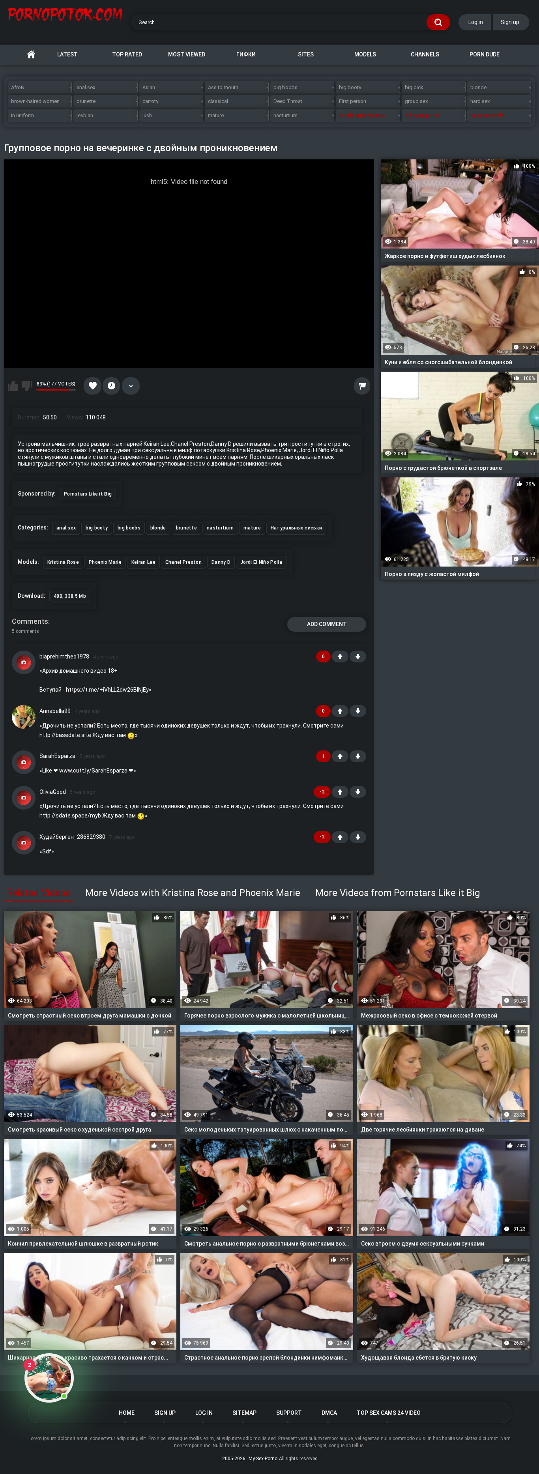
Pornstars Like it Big (88, 494)
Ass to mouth (223, 87)
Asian (148, 87)
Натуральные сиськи (296, 528)
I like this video (13, 386)
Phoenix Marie (105, 562)
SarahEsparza (57, 756)
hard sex (480, 101)
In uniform (22, 115)
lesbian (85, 115)
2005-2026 (233, 1458)
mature (216, 115)
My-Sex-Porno (263, 1458)
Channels (425, 54)
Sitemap (244, 1413)
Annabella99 (55, 711)
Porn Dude (485, 54)
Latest (67, 54)
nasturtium (285, 115)
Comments (30, 621)
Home (31, 55)
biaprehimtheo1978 (64, 656)
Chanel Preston (183, 562)
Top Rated (127, 54)
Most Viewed (186, 54)
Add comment (327, 624)
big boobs (285, 87)
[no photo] (24, 662)
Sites (306, 54)
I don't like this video (27, 386)
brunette (86, 101)
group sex (416, 101)
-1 (358, 656)
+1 (340, 656)
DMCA (329, 1413)
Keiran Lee (143, 562)
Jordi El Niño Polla (261, 562)
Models (365, 54)
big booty (350, 87)
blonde (478, 87)
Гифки (246, 54)
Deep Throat (287, 101)
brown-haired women (35, 101)
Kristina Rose (63, 562)
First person (352, 101)
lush (147, 115)
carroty (150, 101)
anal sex (86, 87)
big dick (414, 87)
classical (218, 101)
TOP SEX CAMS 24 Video (389, 1413)
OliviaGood (52, 792)
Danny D (220, 562)
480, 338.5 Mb (70, 596)
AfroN (17, 87)
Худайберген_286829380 (72, 837)
